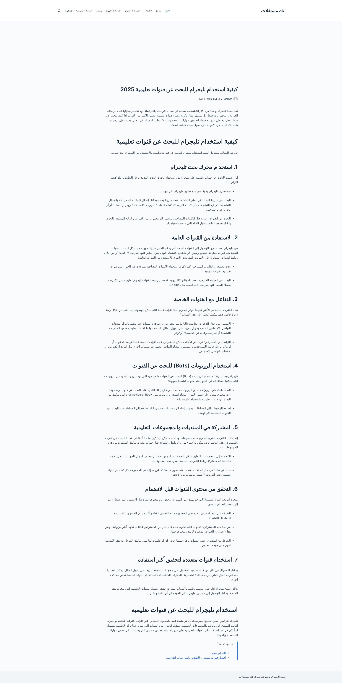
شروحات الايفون (132, 10)
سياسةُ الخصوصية (84, 10)
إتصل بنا (68, 10)
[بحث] (59, 10)
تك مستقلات (272, 10)
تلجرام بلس (219, 653)
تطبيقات (148, 10)
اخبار (167, 10)
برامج (158, 10)
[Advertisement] (171, 48)
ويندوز (99, 10)
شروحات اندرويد (113, 10)
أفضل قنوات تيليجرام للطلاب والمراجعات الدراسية (196, 657)
